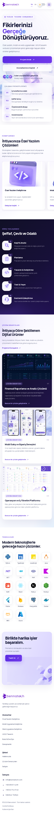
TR (32, 4)
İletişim (5, 767)
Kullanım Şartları (8, 809)
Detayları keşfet (12, 206)
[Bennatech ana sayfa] (11, 4)
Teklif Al (14, 658)
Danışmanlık (6, 744)
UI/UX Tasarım (7, 734)
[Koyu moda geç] (41, 4)
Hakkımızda (6, 756)
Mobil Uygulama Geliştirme (12, 724)
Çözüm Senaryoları (9, 761)
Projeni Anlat (27, 59)
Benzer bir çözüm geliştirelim (17, 403)
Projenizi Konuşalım (11, 348)
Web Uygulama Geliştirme (12, 729)
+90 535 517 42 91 (10, 785)
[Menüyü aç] (49, 4)
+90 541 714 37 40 (10, 790)
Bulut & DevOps (8, 739)
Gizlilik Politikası (8, 806)
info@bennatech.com (12, 780)
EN (35, 4)
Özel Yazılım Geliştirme (11, 719)
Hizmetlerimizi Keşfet (27, 68)
